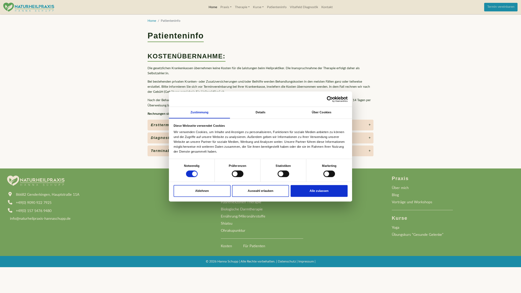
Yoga (395, 228)
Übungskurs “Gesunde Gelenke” (417, 235)
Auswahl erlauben (260, 190)
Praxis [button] (225, 7)
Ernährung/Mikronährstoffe (243, 216)
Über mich (400, 188)
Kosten (226, 246)
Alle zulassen (319, 190)
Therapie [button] (241, 7)
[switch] (237, 174)
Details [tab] (261, 112)
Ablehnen (202, 190)
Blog (395, 195)
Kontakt (327, 7)
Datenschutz (287, 261)
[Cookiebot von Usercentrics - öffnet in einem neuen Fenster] (330, 99)
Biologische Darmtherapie (242, 209)
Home (213, 7)
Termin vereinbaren (500, 6)
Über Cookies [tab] (321, 112)
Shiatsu (226, 223)
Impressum (306, 261)
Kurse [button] (257, 7)
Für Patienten (254, 246)
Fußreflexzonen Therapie (241, 202)
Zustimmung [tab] (199, 112)
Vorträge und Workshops (412, 202)
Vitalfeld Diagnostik (304, 7)
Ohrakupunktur (233, 231)
